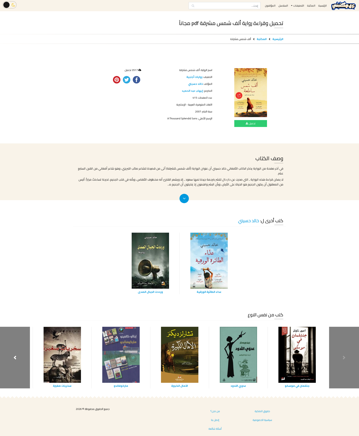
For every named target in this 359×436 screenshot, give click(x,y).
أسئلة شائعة (215, 428)
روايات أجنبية (194, 77)
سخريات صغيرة (62, 385)
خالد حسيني (195, 83)
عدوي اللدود (238, 385)
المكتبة (262, 38)
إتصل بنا (215, 420)
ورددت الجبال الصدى (150, 291)
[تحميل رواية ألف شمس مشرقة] (250, 92)
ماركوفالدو (121, 385)
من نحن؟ (215, 411)
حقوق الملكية (262, 411)
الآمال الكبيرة (179, 385)
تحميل (251, 123)
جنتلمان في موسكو (297, 385)
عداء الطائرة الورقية (209, 291)
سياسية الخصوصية (262, 420)
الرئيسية (277, 38)
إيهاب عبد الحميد (192, 90)
